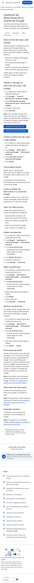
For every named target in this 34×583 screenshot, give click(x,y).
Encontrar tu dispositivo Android (16, 502)
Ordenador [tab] (15, 33)
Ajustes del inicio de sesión (14, 521)
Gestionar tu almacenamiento (15, 513)
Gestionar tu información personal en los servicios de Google (18, 483)
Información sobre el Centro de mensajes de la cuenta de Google (16, 536)
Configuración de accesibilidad (15, 498)
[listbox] (23, 33)
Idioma (7, 577)
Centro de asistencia (7, 7)
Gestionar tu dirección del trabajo (16, 131)
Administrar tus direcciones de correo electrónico (17, 489)
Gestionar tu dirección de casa (15, 126)
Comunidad (17, 7)
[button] (3, 2)
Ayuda (5, 471)
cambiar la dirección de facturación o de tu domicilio (16, 402)
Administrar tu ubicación (13, 517)
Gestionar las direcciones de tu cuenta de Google (16, 530)
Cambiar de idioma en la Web (15, 525)
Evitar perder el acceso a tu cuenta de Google (17, 477)
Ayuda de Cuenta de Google (13, 3)
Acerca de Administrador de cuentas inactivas (17, 508)
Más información (22, 70)
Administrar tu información (14, 494)
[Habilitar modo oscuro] (17, 579)
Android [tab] (7, 33)
